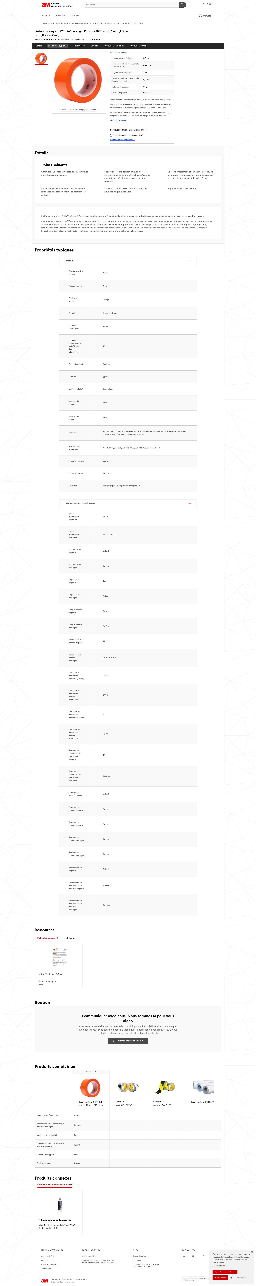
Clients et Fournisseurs (49, 1264)
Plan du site (137, 1260)
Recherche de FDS (89, 1256)
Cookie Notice (219, 1266)
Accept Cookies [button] (220, 1277)
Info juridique (55, 1279)
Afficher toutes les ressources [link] (122, 140)
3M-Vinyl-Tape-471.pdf (52, 974)
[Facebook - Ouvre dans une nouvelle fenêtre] (203, 1256)
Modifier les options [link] (118, 53)
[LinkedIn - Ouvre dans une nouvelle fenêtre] (184, 1256)
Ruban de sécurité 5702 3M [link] (162, 1103)
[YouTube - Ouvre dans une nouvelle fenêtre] (193, 1256)
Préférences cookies (80, 1279)
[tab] (47, 938)
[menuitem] (39, 46)
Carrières (44, 1260)
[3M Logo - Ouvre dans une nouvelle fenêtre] (57, 5)
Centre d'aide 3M (139, 1256)
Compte (207, 16)
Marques (74, 16)
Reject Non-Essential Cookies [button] (225, 1272)
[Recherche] (182, 5)
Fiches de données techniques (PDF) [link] (128, 135)
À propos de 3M (47, 1256)
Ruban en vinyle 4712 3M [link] (202, 1102)
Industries (60, 16)
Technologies (46, 1268)
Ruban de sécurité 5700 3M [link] (124, 1103)
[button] (238, 1277)
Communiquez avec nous (130, 1041)
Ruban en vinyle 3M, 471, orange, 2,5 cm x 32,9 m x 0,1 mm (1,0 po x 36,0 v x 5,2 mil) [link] (90, 1104)
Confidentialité (67, 1279)
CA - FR (205, 4)
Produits (46, 16)
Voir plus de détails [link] (118, 120)
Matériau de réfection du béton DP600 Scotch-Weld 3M (57, 1226)
